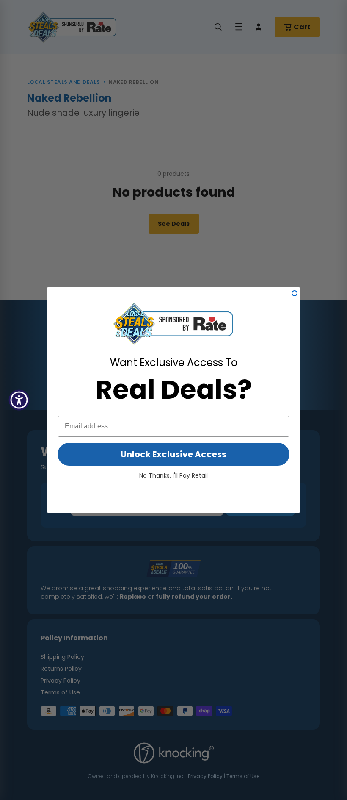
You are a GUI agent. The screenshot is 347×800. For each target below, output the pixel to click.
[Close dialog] (294, 293)
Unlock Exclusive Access (173, 454)
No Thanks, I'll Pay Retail (173, 475)
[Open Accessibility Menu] (19, 400)
